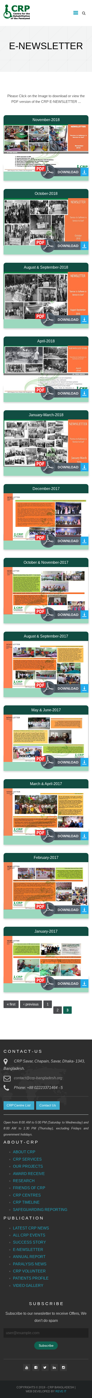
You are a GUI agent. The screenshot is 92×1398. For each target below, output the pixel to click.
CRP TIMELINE (26, 1202)
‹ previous (31, 1004)
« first (11, 1004)
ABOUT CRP (24, 1152)
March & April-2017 (46, 784)
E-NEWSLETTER (28, 1250)
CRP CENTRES (27, 1195)
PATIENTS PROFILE (31, 1278)
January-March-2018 (46, 415)
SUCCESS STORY (29, 1242)
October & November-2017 (46, 562)
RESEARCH (24, 1181)
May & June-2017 (46, 710)
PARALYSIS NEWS (29, 1264)
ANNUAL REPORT (29, 1257)
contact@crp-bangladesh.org (38, 1078)
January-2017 (46, 931)
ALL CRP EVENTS (29, 1235)
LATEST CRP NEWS (31, 1228)
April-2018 (46, 341)
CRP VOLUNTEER (29, 1271)
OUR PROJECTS (28, 1166)
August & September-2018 (46, 267)
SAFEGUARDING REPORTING (40, 1210)
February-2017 (46, 858)
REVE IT (60, 1391)
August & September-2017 (46, 636)
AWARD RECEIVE (29, 1174)
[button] (19, 1105)
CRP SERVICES (27, 1159)
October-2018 (46, 194)
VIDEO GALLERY (28, 1286)
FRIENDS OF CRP (29, 1188)
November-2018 (46, 120)
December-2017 (46, 489)
